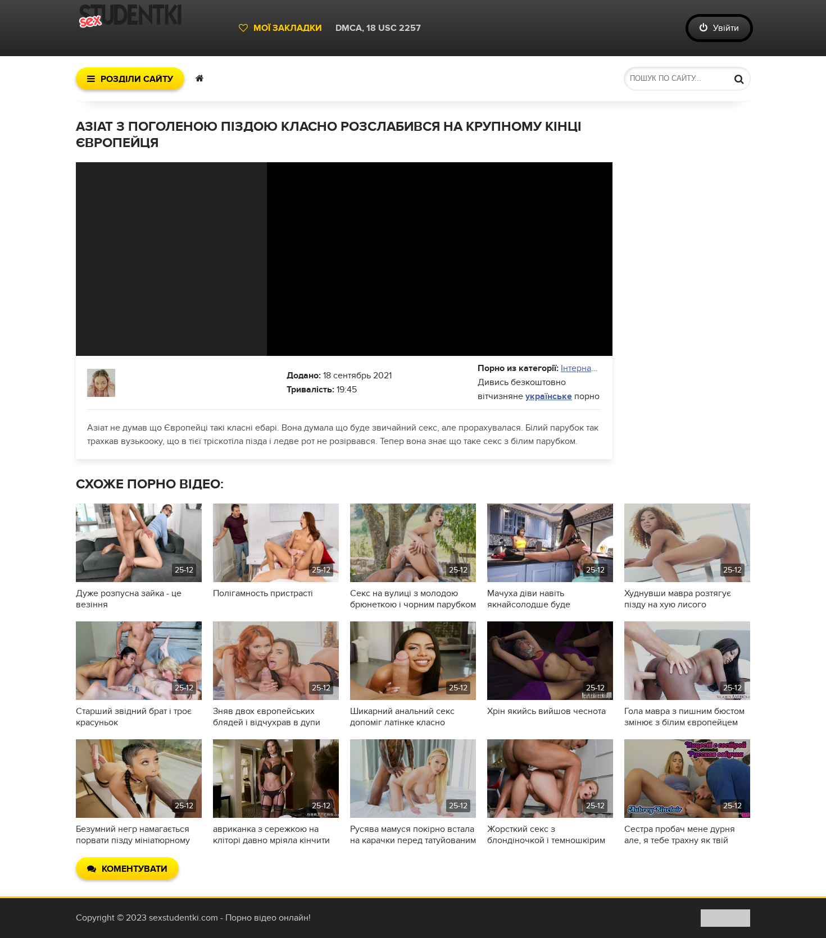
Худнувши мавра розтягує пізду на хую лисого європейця (677, 599)
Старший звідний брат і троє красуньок (134, 717)
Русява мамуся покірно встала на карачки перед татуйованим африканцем (413, 834)
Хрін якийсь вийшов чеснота (546, 711)
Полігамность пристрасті (263, 593)
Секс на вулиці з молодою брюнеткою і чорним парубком (413, 599)
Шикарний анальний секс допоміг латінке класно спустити (402, 717)
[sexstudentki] (152, 28)
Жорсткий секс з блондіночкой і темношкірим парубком (546, 834)
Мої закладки (287, 28)
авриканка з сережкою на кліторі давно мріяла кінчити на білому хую (271, 834)
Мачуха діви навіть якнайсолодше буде (528, 599)
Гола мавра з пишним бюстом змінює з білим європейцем (684, 717)
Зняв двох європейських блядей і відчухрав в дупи (266, 717)
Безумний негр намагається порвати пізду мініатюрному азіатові (133, 834)
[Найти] (739, 78)
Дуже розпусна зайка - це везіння (128, 599)
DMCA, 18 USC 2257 (378, 28)
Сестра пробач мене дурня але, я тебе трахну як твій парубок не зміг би (679, 834)
